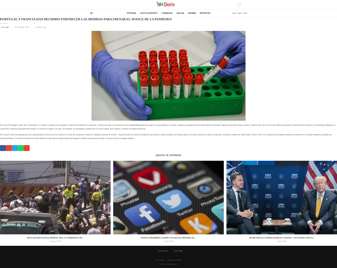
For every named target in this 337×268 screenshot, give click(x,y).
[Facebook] (91, 5)
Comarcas (167, 13)
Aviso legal (159, 260)
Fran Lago (5, 27)
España (192, 13)
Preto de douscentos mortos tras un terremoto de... (55, 238)
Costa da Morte (149, 13)
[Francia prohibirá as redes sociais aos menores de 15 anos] (168, 197)
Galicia (180, 13)
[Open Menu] (91, 13)
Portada (131, 13)
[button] (3, 148)
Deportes (205, 13)
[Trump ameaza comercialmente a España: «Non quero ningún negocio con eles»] (281, 197)
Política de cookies (175, 260)
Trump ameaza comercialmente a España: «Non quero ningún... (282, 238)
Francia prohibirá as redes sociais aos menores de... (168, 238)
